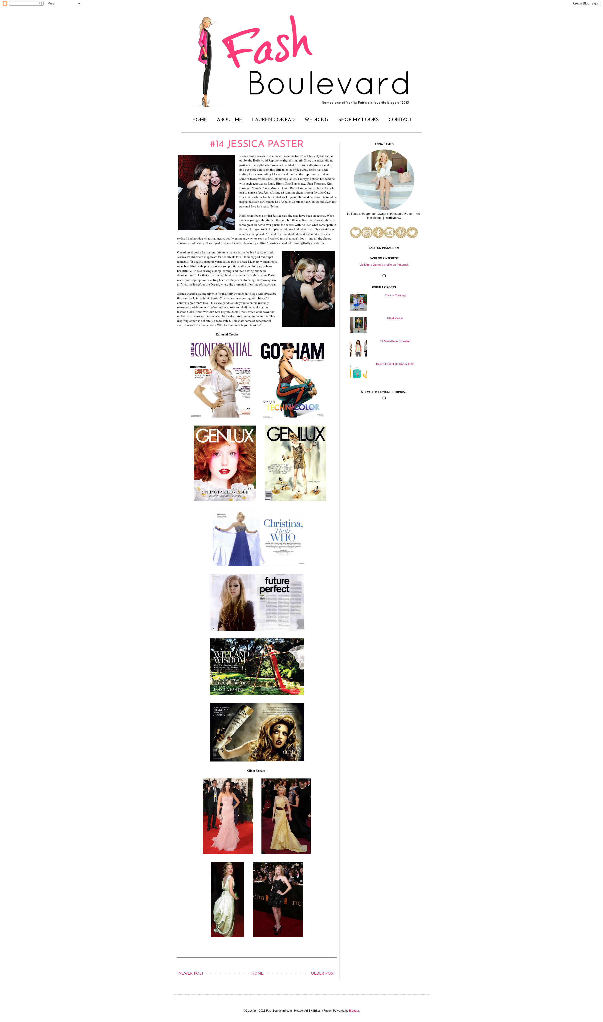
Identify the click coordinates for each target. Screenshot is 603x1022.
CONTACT (400, 120)
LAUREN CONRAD (273, 120)
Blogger (354, 1010)
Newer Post (191, 974)
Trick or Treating (395, 295)
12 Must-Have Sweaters (395, 341)
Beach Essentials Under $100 (395, 364)
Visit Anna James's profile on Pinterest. (384, 264)
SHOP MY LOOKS (358, 120)
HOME (199, 120)
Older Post (323, 974)
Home (257, 974)
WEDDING (316, 120)
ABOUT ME (229, 120)
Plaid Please (395, 318)
